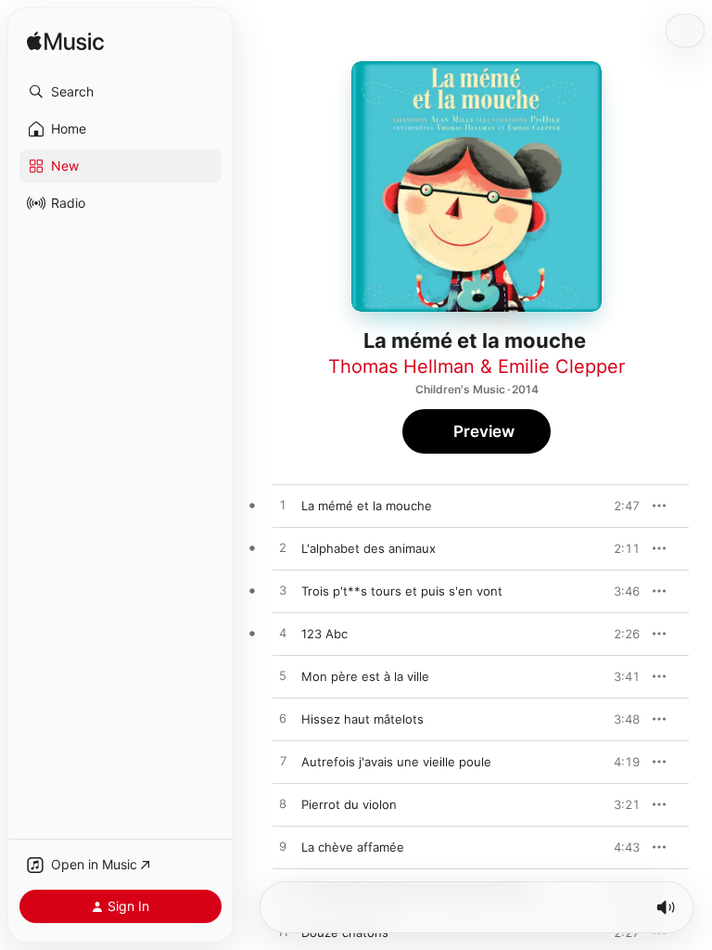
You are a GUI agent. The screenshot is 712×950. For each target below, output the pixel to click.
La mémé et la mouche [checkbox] (366, 505)
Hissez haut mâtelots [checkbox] (362, 719)
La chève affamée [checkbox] (352, 847)
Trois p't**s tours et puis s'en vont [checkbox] (401, 591)
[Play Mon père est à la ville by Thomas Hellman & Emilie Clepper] (282, 676)
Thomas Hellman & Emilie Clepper (476, 366)
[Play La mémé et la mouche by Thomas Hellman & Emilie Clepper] (282, 505)
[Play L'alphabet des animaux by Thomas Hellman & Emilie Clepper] (282, 548)
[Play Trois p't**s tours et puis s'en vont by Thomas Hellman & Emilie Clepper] (282, 591)
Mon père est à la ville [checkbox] (365, 676)
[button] (120, 92)
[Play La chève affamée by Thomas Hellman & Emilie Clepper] (282, 847)
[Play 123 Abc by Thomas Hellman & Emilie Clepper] (282, 633)
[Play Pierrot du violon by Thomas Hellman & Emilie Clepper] (282, 804)
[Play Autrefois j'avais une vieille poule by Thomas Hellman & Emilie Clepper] (282, 761)
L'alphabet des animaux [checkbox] (368, 548)
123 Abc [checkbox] (324, 633)
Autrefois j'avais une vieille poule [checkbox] (396, 761)
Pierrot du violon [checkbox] (349, 804)
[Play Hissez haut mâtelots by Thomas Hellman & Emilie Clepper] (282, 719)
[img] (65, 42)
